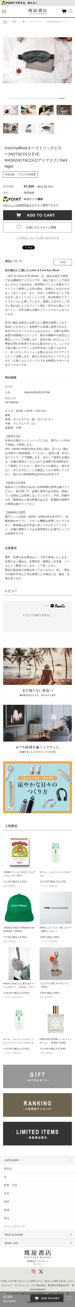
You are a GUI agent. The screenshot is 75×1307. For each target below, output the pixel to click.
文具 (6, 1193)
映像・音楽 (10, 1185)
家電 (6, 1209)
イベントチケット (14, 1226)
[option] (37, 60)
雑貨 (6, 1201)
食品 (6, 1218)
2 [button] (21, 98)
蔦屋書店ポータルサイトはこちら (37, 1262)
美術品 (8, 1168)
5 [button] (45, 98)
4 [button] (37, 98)
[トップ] (5, 21)
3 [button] (29, 98)
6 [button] (54, 98)
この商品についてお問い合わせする (37, 237)
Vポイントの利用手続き (17, 205)
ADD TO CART (39, 215)
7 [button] (62, 98)
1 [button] (13, 98)
